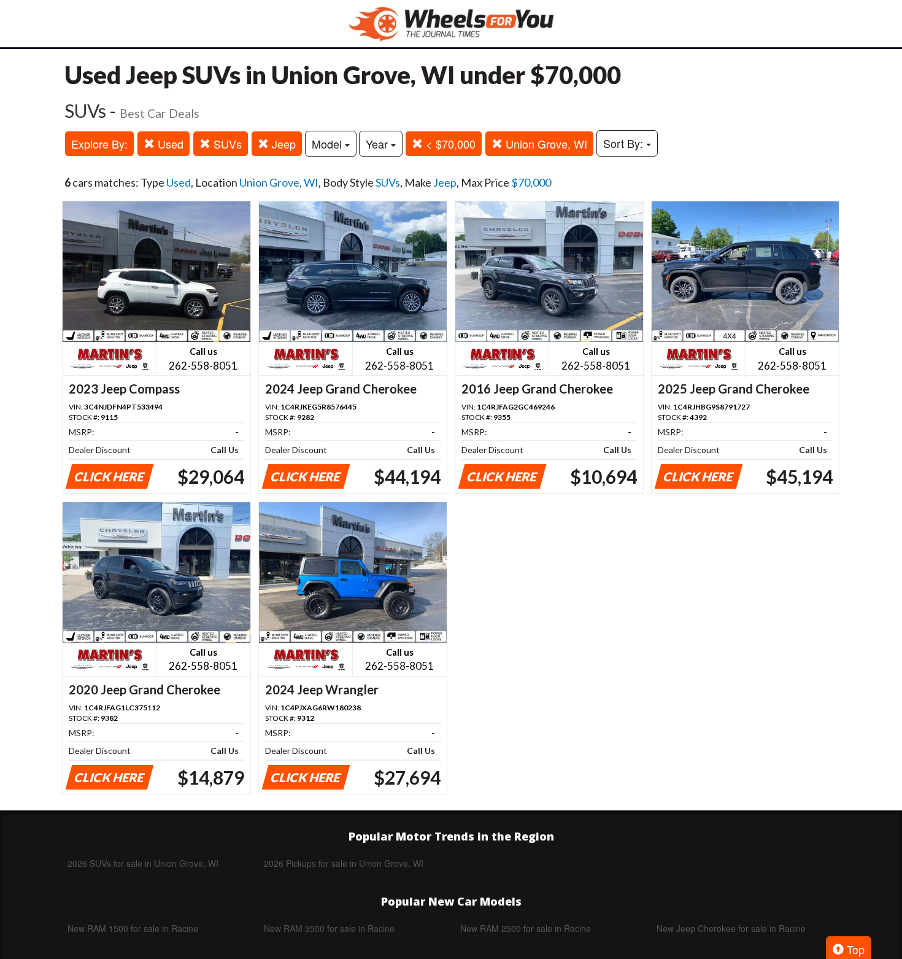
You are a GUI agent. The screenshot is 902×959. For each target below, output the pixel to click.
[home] (451, 23)
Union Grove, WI (545, 144)
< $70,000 (449, 144)
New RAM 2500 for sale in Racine (525, 928)
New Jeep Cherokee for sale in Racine (731, 928)
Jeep (282, 144)
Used (169, 144)
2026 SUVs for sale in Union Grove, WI (142, 863)
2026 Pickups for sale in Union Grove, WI (343, 863)
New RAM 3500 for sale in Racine (329, 928)
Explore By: (99, 144)
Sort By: (624, 143)
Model (328, 144)
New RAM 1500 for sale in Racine (132, 928)
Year (378, 144)
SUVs (226, 144)
